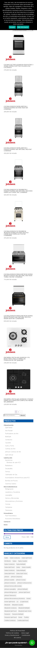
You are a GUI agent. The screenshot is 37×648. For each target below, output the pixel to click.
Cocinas (7, 504)
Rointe (20, 617)
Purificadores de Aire (11, 433)
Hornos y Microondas (12, 498)
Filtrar (7, 537)
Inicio (5, 525)
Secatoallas (9, 468)
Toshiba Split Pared (22, 620)
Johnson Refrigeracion (11, 592)
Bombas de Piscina (11, 481)
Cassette (8, 443)
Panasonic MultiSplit (17, 614)
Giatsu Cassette (26, 567)
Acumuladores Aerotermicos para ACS (17, 478)
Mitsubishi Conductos (11, 608)
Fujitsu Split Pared (9, 567)
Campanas (8, 507)
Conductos (8, 440)
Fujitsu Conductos (10, 564)
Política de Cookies (12, 633)
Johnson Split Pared (24, 592)
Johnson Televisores (10, 595)
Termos (7, 472)
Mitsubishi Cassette (17, 605)
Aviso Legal (25, 633)
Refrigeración (9, 489)
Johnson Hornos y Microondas (13, 586)
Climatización (8, 425)
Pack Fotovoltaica (10, 516)
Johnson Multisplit (23, 589)
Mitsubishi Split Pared (10, 611)
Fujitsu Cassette (22, 561)
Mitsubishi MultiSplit (24, 608)
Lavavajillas (8, 495)
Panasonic (7, 614)
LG (17, 601)
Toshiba (26, 617)
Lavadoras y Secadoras (12, 492)
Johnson (7, 577)
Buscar (23, 415)
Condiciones (26, 635)
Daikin (6, 558)
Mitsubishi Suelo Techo (24, 611)
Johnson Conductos (10, 583)
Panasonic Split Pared (11, 617)
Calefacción (8, 458)
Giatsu (18, 567)
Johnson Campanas (16, 577)
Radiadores (9, 465)
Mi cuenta (17, 637)
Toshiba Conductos (10, 620)
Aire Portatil (9, 431)
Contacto (7, 522)
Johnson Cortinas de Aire (13, 452)
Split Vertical (9, 455)
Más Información (23, 27)
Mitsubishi (7, 605)
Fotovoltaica (8, 513)
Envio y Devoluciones (12, 635)
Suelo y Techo (9, 446)
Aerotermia (8, 460)
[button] (32, 643)
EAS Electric (8, 561)
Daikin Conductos (15, 558)
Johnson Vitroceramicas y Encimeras (15, 598)
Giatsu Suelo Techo (21, 573)
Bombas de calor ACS (14, 462)
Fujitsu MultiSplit (20, 564)
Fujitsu (14, 561)
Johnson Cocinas (20, 580)
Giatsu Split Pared (9, 573)
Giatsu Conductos (10, 570)
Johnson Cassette (9, 580)
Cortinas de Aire (10, 449)
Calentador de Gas (11, 474)
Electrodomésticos (10, 487)
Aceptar (12, 27)
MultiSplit (8, 437)
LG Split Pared (24, 601)
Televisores (8, 510)
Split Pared (8, 427)
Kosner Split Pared (10, 601)
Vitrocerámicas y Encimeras (14, 501)
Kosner (29, 598)
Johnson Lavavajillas (10, 589)
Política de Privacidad (17, 630)
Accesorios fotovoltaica (12, 519)
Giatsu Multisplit (20, 570)
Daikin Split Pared (27, 558)
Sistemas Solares (10, 484)
